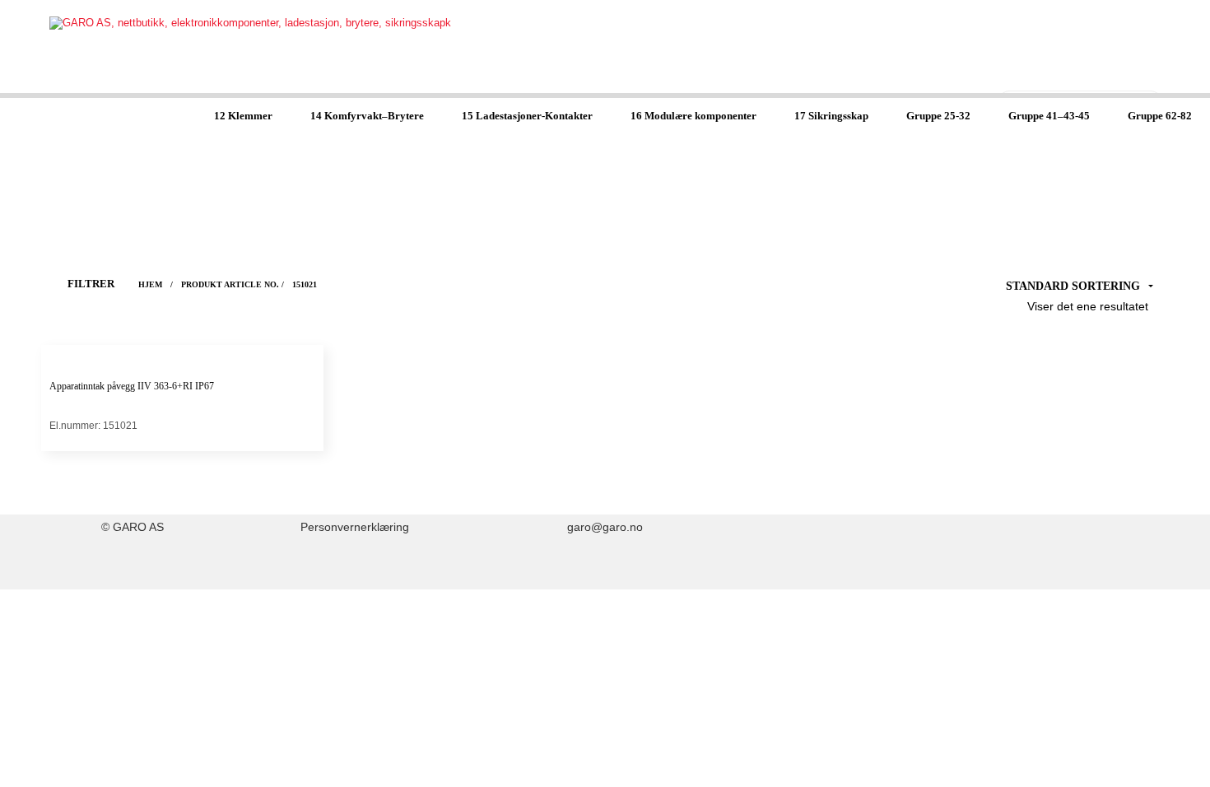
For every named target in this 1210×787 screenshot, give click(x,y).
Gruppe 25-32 (938, 115)
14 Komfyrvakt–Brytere (367, 115)
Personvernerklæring (354, 527)
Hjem (150, 284)
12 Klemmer (243, 115)
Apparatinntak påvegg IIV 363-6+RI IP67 (131, 386)
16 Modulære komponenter (693, 115)
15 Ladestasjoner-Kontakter (527, 115)
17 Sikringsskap (831, 115)
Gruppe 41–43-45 (1049, 115)
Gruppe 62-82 (1160, 115)
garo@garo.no (605, 527)
